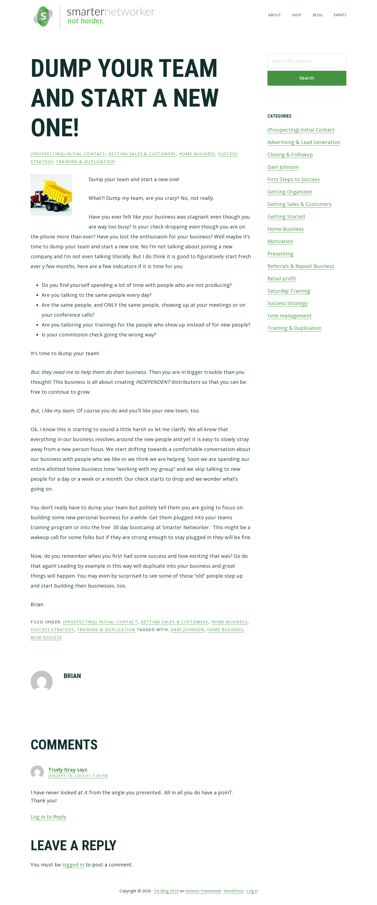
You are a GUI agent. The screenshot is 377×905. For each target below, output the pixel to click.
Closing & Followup (290, 154)
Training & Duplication (85, 161)
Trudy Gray (62, 769)
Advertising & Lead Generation (303, 142)
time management (289, 315)
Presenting (280, 253)
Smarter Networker (113, 16)
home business (225, 629)
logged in (73, 864)
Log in (252, 890)
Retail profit (281, 278)
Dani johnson (187, 629)
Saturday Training (288, 290)
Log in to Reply (48, 816)
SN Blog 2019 (166, 890)
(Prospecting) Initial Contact (68, 153)
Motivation (280, 241)
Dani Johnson (283, 167)
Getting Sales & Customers (142, 153)
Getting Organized (289, 191)
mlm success (46, 637)
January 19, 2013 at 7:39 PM (78, 775)
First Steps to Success (293, 179)
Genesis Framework (203, 890)
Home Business (197, 153)
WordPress (234, 890)
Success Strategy (52, 629)
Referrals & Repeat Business (300, 266)
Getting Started (286, 216)
